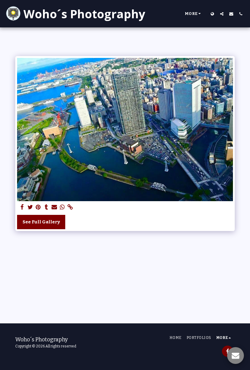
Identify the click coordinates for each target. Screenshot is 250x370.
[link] (70, 207)
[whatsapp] (62, 207)
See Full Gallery (41, 222)
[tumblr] (46, 207)
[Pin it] (38, 207)
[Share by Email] (54, 207)
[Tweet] (30, 207)
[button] (221, 14)
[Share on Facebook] (22, 207)
